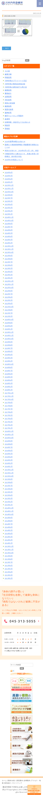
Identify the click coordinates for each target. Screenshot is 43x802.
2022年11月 (9, 284)
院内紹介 (7, 783)
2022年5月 (9, 300)
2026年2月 (9, 182)
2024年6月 (9, 230)
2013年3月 (9, 575)
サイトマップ (17, 783)
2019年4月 (9, 355)
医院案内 (20, 780)
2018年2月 (9, 387)
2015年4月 (9, 495)
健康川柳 (8, 74)
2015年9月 (9, 479)
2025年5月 (9, 201)
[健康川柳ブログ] (21, 749)
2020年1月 (9, 329)
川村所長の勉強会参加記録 (15, 84)
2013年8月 (9, 559)
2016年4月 (9, 457)
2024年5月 (9, 233)
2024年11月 (9, 217)
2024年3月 (9, 240)
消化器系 (8, 100)
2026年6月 (9, 173)
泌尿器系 (8, 97)
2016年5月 (9, 454)
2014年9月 (9, 518)
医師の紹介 (12, 780)
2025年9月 (9, 195)
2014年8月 (9, 521)
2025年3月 (9, 208)
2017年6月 (9, 412)
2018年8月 (9, 367)
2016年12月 (9, 431)
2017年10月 (9, 399)
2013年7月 (9, 562)
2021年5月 (9, 316)
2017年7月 (9, 409)
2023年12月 (9, 246)
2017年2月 (9, 425)
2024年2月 (9, 243)
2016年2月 (9, 463)
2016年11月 (9, 435)
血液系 (7, 119)
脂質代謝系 (9, 109)
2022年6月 (9, 297)
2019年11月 (9, 335)
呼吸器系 (8, 77)
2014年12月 (9, 508)
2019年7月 (9, 348)
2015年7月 (9, 486)
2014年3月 (9, 537)
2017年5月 (9, 415)
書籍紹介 (8, 93)
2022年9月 (9, 291)
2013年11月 (9, 550)
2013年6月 (9, 566)
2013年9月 (9, 556)
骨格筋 (7, 129)
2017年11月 (9, 396)
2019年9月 (9, 342)
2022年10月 (9, 288)
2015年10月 (9, 476)
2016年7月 (9, 447)
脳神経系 (8, 113)
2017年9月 (9, 403)
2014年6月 (9, 527)
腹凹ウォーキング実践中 (14, 116)
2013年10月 (9, 553)
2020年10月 (9, 320)
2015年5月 (9, 492)
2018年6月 (9, 374)
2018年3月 (9, 383)
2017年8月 (9, 406)
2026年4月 (9, 179)
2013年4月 (9, 572)
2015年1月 (9, 505)
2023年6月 (9, 265)
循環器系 (8, 90)
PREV (7, 48)
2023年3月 (9, 275)
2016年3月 (9, 460)
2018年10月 (9, 364)
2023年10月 (9, 252)
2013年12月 (9, 546)
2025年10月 (9, 192)
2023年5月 (9, 268)
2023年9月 (9, 256)
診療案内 (27, 780)
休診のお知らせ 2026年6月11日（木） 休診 (22, 151)
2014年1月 (9, 543)
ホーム (4, 780)
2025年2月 (9, 211)
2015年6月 (9, 489)
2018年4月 (9, 380)
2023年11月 (9, 249)
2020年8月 (9, 323)
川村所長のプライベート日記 (16, 81)
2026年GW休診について (14, 160)
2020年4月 (9, 326)
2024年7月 (9, 227)
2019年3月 (9, 358)
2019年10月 (9, 339)
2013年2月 (9, 578)
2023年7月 (9, 262)
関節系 (7, 125)
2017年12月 (9, 393)
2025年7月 (9, 198)
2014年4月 (9, 534)
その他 (7, 71)
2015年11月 (9, 473)
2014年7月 (9, 524)
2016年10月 (9, 438)
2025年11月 (9, 189)
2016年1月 (9, 467)
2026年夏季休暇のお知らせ (15, 142)
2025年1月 (9, 214)
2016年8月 (9, 444)
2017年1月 (9, 428)
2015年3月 (9, 498)
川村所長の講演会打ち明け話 (16, 87)
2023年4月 (9, 272)
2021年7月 (9, 313)
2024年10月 (9, 221)
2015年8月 (9, 482)
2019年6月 (9, 351)
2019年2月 (9, 361)
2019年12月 (9, 332)
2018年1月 (9, 390)
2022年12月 (9, 281)
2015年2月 (9, 502)
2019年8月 (9, 345)
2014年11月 (9, 511)
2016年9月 (9, 441)
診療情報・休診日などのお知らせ (17, 122)
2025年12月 (9, 185)
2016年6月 (9, 451)
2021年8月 (9, 310)
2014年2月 (9, 540)
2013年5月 (9, 569)
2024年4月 (9, 236)
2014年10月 (9, 514)
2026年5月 (9, 176)
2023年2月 (9, 278)
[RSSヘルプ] (13, 671)
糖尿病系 (8, 106)
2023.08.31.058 (9, 16)
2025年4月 (9, 204)
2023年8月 (9, 259)
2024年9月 (9, 224)
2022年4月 (9, 304)
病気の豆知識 (10, 103)
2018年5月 (9, 377)
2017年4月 (9, 419)
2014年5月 (9, 530)
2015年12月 (9, 470)
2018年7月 (9, 371)
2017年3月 (9, 422)
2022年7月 (9, 294)
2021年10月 (9, 307)
